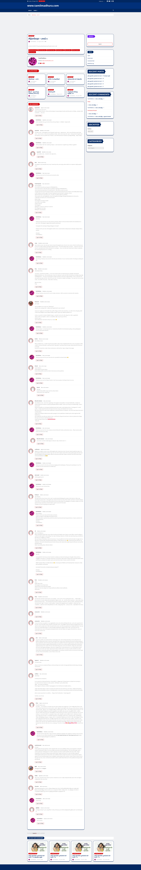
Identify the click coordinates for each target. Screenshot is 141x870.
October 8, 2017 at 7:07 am (44, 475)
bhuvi (36, 580)
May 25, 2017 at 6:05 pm (46, 378)
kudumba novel (33, 50)
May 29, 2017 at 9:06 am (44, 387)
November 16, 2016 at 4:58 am (42, 268)
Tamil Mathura (38, 120)
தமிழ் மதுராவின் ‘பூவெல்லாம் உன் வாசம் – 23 (96, 81)
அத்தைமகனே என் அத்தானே (74, 79)
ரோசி (36, 766)
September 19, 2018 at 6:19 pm (43, 775)
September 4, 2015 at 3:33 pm (47, 120)
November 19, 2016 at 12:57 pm (45, 301)
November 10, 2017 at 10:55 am (43, 580)
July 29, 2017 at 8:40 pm (49, 438)
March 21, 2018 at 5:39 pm (43, 637)
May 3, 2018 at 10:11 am (46, 745)
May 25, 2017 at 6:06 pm (46, 355)
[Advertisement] (70, 24)
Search (91, 36)
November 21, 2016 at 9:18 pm (47, 291)
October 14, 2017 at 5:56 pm (41, 531)
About (30, 10)
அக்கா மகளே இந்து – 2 (99, 98)
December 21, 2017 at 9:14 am (45, 611)
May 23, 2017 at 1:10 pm (42, 366)
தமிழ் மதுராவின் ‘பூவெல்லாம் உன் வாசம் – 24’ (96, 78)
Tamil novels (68, 50)
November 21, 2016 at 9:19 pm (47, 256)
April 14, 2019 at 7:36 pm (46, 798)
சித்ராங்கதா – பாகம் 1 (33, 79)
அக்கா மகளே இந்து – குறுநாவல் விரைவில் (103, 116)
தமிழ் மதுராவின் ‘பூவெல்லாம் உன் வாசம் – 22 (96, 83)
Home (35, 10)
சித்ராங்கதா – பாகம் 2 (35, 14)
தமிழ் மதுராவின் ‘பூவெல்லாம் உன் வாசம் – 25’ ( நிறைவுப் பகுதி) (99, 75)
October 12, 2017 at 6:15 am (44, 494)
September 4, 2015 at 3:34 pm (47, 142)
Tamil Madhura (33, 41)
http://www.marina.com (74, 735)
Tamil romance (76, 50)
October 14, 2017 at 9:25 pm (47, 552)
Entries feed (90, 58)
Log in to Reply (38, 115)
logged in (35, 833)
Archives (89, 128)
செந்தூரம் (44, 768)
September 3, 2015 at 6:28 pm (44, 130)
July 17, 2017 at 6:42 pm (46, 428)
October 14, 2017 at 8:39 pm (47, 463)
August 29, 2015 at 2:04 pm (45, 107)
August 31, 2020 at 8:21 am (43, 703)
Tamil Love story (51, 50)
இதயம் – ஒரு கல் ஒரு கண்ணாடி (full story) (33, 92)
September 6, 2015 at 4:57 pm (46, 152)
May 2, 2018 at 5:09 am (43, 673)
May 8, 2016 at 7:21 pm (46, 173)
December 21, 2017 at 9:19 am (45, 621)
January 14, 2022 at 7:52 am (48, 818)
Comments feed (91, 60)
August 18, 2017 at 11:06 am (45, 449)
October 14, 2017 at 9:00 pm (47, 511)
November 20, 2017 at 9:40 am (43, 596)
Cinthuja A (37, 494)
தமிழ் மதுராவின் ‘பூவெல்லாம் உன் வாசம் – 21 (96, 86)
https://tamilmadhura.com (47, 60)
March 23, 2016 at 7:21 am (42, 162)
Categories (90, 145)
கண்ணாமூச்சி (51, 92)
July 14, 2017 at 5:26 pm (47, 400)
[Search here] (113, 10)
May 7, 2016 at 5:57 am (45, 183)
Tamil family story (42, 50)
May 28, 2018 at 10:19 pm (42, 766)
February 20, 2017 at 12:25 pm (43, 338)
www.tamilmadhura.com (43, 5)
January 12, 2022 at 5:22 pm (45, 807)
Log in (89, 55)
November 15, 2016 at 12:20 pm (43, 243)
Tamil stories (32, 52)
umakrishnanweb (38, 745)
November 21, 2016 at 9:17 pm (47, 326)
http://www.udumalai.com (62, 735)
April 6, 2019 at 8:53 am (43, 786)
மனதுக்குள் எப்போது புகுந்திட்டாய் (72, 92)
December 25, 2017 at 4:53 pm (44, 660)
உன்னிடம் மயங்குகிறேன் (54, 79)
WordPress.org (91, 63)
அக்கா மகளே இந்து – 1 (99, 107)
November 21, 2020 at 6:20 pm (48, 731)
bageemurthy (37, 107)
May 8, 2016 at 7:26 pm (46, 216)
